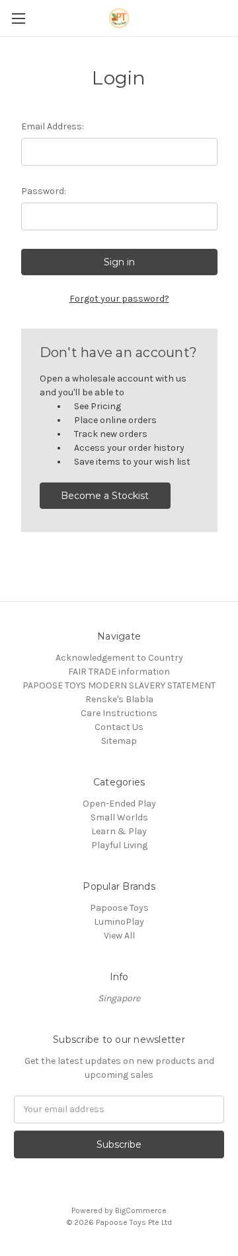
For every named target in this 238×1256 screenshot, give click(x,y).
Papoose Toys (119, 907)
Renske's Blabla (119, 699)
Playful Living (119, 845)
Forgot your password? (119, 298)
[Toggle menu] (18, 18)
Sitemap (119, 740)
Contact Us (119, 727)
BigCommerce (141, 1210)
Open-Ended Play (119, 803)
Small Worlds (119, 817)
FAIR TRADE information (119, 671)
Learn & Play (119, 831)
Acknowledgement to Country (119, 657)
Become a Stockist (105, 496)
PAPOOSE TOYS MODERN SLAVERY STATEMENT (119, 685)
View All (119, 935)
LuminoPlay (119, 921)
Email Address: (52, 126)
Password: (43, 191)
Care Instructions (119, 713)
